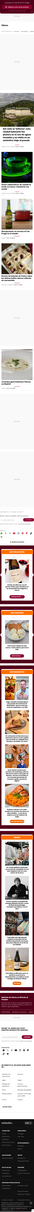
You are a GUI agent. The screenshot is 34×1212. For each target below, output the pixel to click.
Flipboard (26, 533)
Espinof (20, 1148)
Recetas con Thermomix (19, 1012)
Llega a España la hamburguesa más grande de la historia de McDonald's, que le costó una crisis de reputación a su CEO (17, 704)
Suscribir (28, 519)
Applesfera (5, 1139)
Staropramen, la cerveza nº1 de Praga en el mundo (15, 232)
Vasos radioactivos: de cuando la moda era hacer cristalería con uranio (16, 187)
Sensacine (21, 1146)
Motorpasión (21, 1158)
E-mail (1, 536)
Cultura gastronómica (22, 1085)
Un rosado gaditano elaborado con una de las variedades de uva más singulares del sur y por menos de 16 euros (17, 870)
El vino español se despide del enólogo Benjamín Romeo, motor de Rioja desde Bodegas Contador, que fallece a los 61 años (17, 905)
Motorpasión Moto (23, 1161)
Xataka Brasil (6, 1188)
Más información (18, 1210)
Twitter (5, 533)
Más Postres (16, 656)
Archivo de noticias (18, 542)
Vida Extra (21, 1136)
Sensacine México (23, 1191)
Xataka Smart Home (8, 1142)
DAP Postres (17, 613)
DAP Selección (17, 552)
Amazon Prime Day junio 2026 (24, 1095)
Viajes (17, 145)
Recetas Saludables (24, 1090)
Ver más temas (7, 1106)
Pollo (4, 1090)
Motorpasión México (24, 1200)
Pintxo (3, 388)
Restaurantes (17, 672)
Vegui (4, 1080)
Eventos (17, 386)
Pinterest (22, 533)
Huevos (20, 1099)
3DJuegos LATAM (23, 1185)
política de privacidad (24, 524)
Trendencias (6, 1170)
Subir (27, 1123)
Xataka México (6, 1185)
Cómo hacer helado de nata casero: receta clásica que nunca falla (17, 647)
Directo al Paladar (7, 1158)
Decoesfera (5, 1173)
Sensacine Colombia (24, 1194)
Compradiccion (6, 1176)
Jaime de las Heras (8, 146)
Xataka (4, 1133)
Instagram (18, 533)
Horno (4, 1099)
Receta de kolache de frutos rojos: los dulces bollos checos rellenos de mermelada (16, 278)
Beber (17, 837)
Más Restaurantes (17, 821)
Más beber (17, 983)
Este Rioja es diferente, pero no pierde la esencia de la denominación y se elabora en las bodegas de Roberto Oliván (17, 975)
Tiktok (31, 533)
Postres (17, 283)
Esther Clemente (7, 285)
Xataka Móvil (6, 1136)
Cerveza (16, 31)
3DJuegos (20, 1133)
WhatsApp (1, 533)
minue (3, 238)
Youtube (14, 533)
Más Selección (16, 596)
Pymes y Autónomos (24, 1173)
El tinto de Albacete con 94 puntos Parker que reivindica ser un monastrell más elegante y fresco (17, 587)
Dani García (24, 31)
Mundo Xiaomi (6, 1145)
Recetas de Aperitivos (6, 1085)
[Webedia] (7, 1124)
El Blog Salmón (22, 1170)
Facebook (9, 533)
